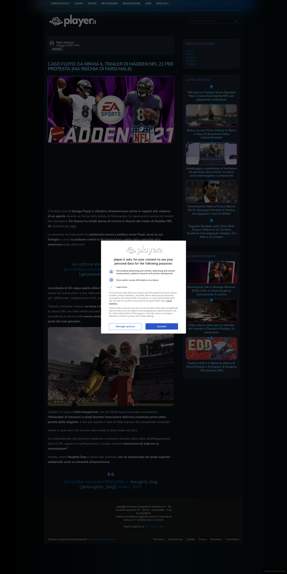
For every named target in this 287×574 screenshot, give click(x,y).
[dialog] (143, 287)
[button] (143, 287)
